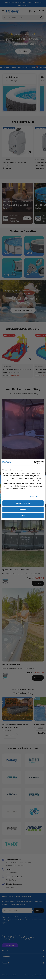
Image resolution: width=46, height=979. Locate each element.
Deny (23, 515)
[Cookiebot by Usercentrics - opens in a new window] (34, 462)
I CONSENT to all (23, 503)
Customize (22, 509)
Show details (34, 497)
